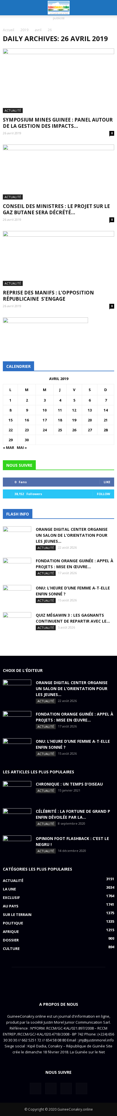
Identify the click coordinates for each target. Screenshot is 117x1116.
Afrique (11, 931)
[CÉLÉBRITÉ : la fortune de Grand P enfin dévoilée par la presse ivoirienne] (17, 818)
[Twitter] (51, 1088)
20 (90, 420)
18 (60, 420)
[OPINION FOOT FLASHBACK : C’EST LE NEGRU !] (17, 845)
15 (10, 420)
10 (45, 410)
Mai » (22, 447)
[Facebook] (35, 1088)
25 (60, 429)
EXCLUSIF (11, 897)
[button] (109, 7)
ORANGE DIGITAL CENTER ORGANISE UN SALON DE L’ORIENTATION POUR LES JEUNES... (72, 535)
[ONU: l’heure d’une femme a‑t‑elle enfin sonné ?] (17, 595)
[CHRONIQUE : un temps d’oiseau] (17, 791)
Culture (11, 948)
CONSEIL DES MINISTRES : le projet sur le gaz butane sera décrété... (56, 209)
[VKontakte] (66, 1088)
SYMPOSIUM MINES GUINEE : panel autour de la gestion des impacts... (58, 122)
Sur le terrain (17, 914)
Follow (103, 494)
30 (27, 439)
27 (90, 429)
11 (60, 410)
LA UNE (9, 889)
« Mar (8, 447)
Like (107, 482)
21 (106, 420)
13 (90, 410)
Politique (13, 923)
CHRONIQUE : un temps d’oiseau (69, 784)
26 (74, 429)
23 (27, 429)
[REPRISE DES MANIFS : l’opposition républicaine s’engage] (58, 258)
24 (45, 429)
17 (45, 420)
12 (74, 410)
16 (27, 420)
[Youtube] (81, 1088)
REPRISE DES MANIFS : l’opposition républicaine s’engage (48, 295)
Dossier (11, 940)
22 (10, 429)
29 (10, 439)
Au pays (10, 906)
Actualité (13, 110)
